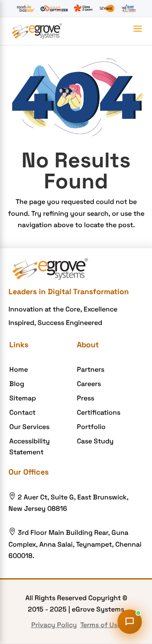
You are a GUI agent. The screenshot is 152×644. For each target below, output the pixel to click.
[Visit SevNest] (107, 8)
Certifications (98, 412)
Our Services (29, 426)
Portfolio (91, 426)
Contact (22, 412)
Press (85, 398)
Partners (90, 369)
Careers (89, 383)
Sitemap (22, 398)
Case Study (95, 441)
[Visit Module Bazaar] (25, 8)
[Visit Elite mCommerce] (129, 8)
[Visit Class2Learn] (83, 8)
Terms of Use (100, 624)
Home (18, 369)
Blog (16, 383)
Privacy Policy (54, 624)
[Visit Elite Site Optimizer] (54, 8)
